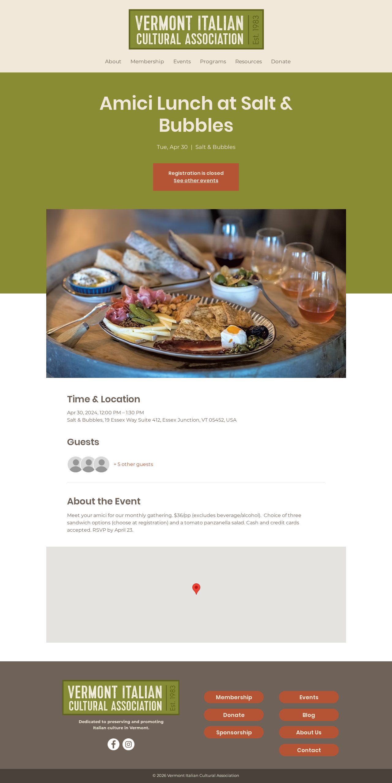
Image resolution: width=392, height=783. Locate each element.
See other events (196, 180)
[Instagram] (128, 744)
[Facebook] (113, 744)
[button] (113, 61)
